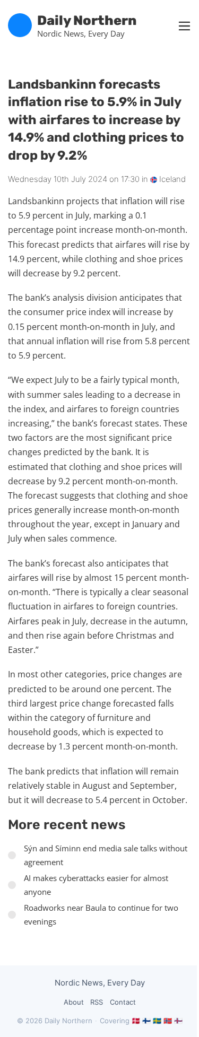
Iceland (171, 179)
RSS (96, 1002)
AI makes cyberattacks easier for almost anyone (96, 885)
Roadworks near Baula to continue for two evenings (101, 914)
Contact (123, 1002)
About (74, 1002)
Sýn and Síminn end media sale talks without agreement (105, 855)
